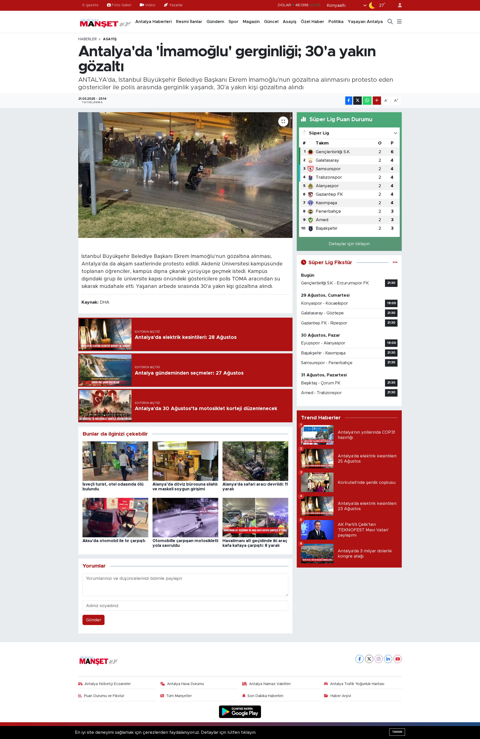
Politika (336, 21)
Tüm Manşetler (179, 696)
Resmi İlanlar (189, 21)
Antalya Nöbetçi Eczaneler (107, 684)
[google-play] (240, 712)
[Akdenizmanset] (105, 21)
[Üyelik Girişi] (398, 5)
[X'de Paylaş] (357, 100)
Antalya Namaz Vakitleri (269, 684)
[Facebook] (360, 659)
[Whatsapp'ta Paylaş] (367, 100)
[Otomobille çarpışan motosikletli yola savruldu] (185, 517)
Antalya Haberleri (153, 21)
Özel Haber (312, 21)
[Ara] (390, 21)
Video (150, 5)
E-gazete (90, 5)
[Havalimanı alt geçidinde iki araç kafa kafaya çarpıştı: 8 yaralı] (255, 517)
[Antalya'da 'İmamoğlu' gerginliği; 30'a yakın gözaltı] (185, 175)
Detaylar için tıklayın (349, 244)
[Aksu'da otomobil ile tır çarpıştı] (115, 517)
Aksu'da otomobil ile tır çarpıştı (113, 541)
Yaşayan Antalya (365, 21)
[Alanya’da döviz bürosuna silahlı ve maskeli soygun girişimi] (185, 461)
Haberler (87, 39)
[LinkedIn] (388, 659)
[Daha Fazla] (377, 100)
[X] (369, 659)
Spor (233, 21)
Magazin (251, 21)
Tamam (397, 732)
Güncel (271, 21)
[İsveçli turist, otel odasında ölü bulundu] (115, 461)
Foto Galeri (121, 5)
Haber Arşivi (340, 696)
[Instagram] (378, 659)
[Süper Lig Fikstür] (395, 262)
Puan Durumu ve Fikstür (104, 696)
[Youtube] (398, 659)
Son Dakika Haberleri (265, 696)
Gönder (93, 620)
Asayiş (289, 21)
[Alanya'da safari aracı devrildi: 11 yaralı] (255, 461)
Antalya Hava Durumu (185, 684)
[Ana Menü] (399, 21)
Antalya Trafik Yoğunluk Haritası (357, 684)
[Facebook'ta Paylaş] (348, 100)
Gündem (215, 21)
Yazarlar (176, 5)
